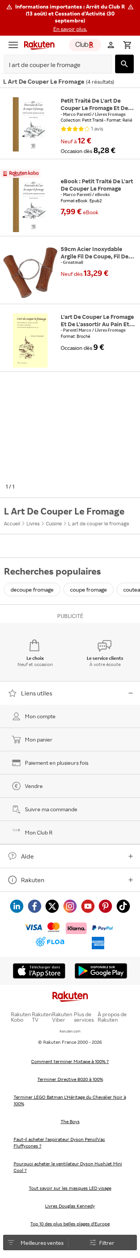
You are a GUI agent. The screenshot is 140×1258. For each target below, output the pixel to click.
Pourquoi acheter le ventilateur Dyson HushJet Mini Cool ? (68, 1167)
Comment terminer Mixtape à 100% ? (70, 1061)
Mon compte (40, 716)
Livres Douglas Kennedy (70, 1206)
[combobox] (51, 65)
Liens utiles (36, 693)
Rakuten (32, 880)
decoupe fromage (32, 589)
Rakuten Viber (62, 1017)
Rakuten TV (42, 1017)
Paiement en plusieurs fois (56, 762)
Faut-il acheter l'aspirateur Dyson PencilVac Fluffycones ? (59, 1142)
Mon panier (38, 739)
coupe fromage (88, 589)
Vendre (34, 786)
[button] (70, 18)
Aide (27, 856)
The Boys (70, 1121)
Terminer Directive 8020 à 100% (70, 1079)
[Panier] (127, 45)
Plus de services (84, 1017)
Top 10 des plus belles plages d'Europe (70, 1224)
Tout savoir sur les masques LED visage (70, 1188)
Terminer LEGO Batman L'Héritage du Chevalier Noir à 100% (70, 1100)
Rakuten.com (70, 1031)
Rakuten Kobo (21, 1017)
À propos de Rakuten (112, 1017)
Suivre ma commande (51, 809)
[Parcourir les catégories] (13, 45)
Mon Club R (38, 832)
